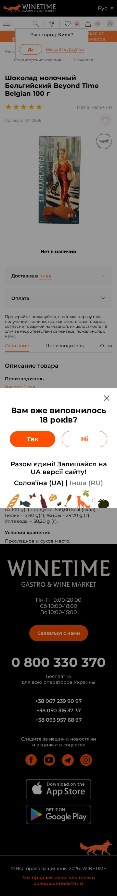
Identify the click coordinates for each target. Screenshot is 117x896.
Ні (84, 439)
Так (33, 439)
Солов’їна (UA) (39, 483)
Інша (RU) (86, 483)
